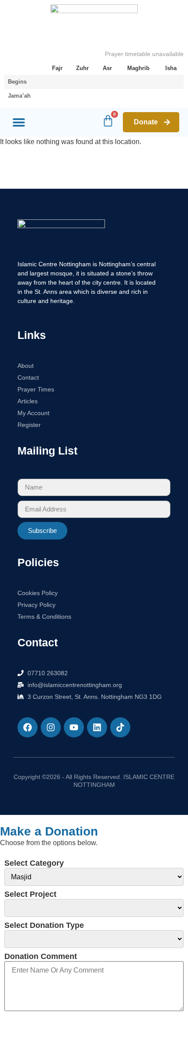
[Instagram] (51, 727)
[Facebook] (27, 727)
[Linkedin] (97, 727)
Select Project (30, 894)
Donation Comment (40, 956)
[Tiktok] (120, 727)
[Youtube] (74, 727)
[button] (18, 122)
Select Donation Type (44, 925)
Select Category (34, 863)
